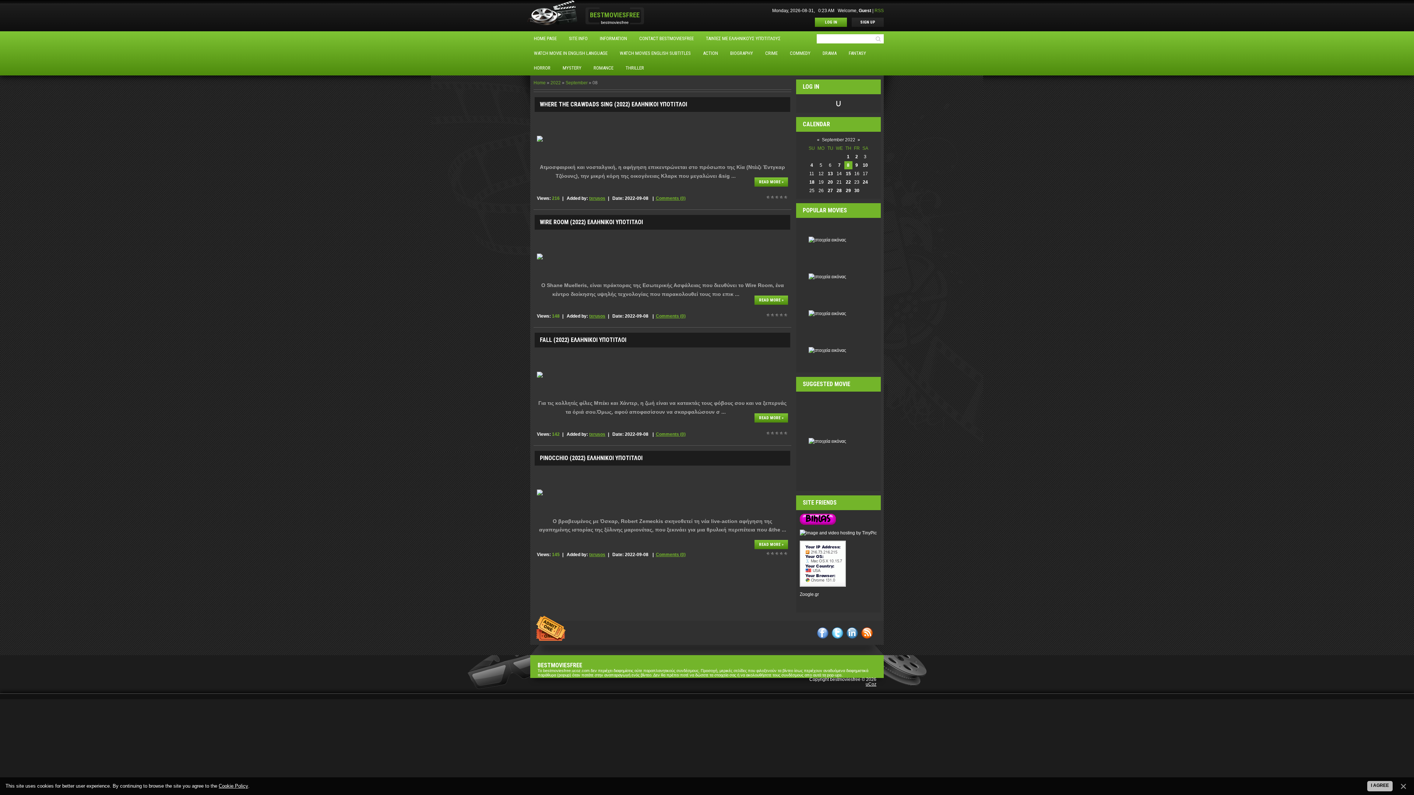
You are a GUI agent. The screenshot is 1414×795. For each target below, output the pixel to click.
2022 (556, 82)
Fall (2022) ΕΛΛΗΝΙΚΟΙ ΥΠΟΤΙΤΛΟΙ (583, 339)
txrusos (597, 198)
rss (867, 633)
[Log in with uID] (838, 103)
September (577, 82)
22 (848, 182)
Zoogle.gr (809, 594)
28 (839, 190)
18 (812, 182)
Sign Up (867, 22)
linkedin (852, 633)
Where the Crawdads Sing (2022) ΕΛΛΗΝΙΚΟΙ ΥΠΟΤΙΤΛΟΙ (613, 104)
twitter (837, 633)
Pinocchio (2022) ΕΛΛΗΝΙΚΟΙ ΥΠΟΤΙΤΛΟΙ (591, 458)
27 (830, 190)
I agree (1380, 785)
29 (848, 190)
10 (865, 165)
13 (830, 173)
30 (856, 190)
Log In (831, 22)
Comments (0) (671, 198)
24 (865, 182)
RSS (879, 10)
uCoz (871, 684)
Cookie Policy (233, 786)
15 (848, 173)
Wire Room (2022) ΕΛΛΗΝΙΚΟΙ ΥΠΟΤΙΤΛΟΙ (591, 222)
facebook (823, 633)
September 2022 (838, 139)
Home (540, 82)
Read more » (771, 182)
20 (830, 182)
